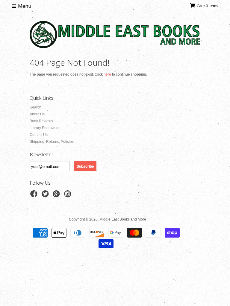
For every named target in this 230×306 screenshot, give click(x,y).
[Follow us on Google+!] (57, 195)
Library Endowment (45, 128)
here (107, 74)
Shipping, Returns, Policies (52, 142)
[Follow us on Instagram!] (68, 195)
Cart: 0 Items (207, 5)
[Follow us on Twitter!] (46, 195)
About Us (37, 114)
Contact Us (39, 135)
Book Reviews (41, 121)
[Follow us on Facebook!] (34, 195)
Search (35, 107)
